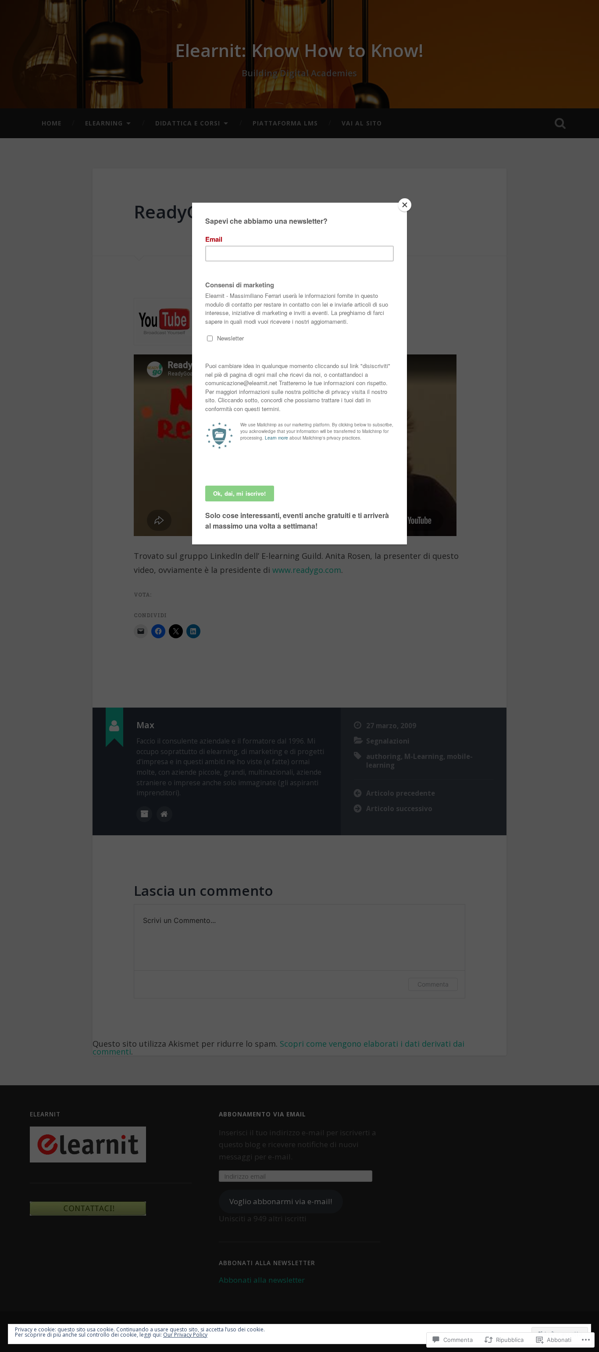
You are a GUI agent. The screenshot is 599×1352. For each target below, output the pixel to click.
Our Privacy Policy (185, 1334)
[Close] (404, 204)
